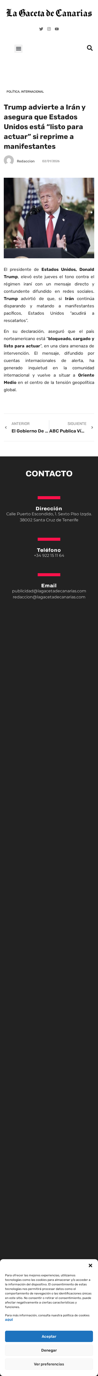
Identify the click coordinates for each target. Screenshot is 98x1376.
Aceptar (49, 1336)
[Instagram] (49, 29)
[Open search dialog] (90, 49)
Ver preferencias (49, 1364)
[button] (90, 1265)
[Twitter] (41, 29)
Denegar (49, 1350)
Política (13, 91)
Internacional (32, 91)
